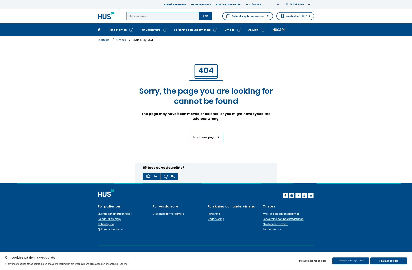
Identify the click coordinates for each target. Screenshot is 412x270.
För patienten (118, 30)
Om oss (229, 30)
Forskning (214, 214)
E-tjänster (253, 4)
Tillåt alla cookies (388, 260)
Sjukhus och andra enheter (115, 214)
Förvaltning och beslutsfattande (283, 219)
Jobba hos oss (272, 229)
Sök (205, 16)
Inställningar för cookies (312, 260)
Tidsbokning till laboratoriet (246, 17)
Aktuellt (253, 30)
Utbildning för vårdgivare (168, 214)
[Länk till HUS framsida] (106, 16)
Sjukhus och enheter (110, 229)
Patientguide (106, 224)
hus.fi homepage (204, 137)
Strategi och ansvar (275, 224)
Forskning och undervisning (192, 30)
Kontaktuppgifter (228, 4)
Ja (155, 176)
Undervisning (216, 219)
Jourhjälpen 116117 (296, 16)
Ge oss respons (201, 4)
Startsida (104, 40)
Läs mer (124, 263)
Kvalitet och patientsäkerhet (281, 214)
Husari (278, 29)
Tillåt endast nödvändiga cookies (351, 261)
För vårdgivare (150, 30)
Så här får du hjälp (109, 219)
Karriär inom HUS (175, 4)
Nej (173, 176)
